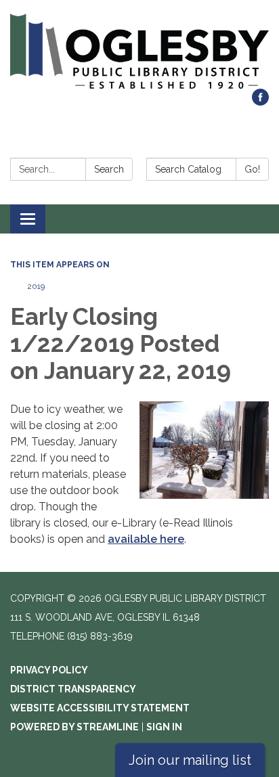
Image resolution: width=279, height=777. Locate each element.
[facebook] (260, 101)
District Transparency (73, 689)
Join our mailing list (190, 760)
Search (109, 169)
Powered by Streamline (74, 727)
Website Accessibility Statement (100, 708)
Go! (252, 169)
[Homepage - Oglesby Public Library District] (139, 51)
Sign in (164, 727)
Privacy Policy (49, 670)
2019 (36, 286)
